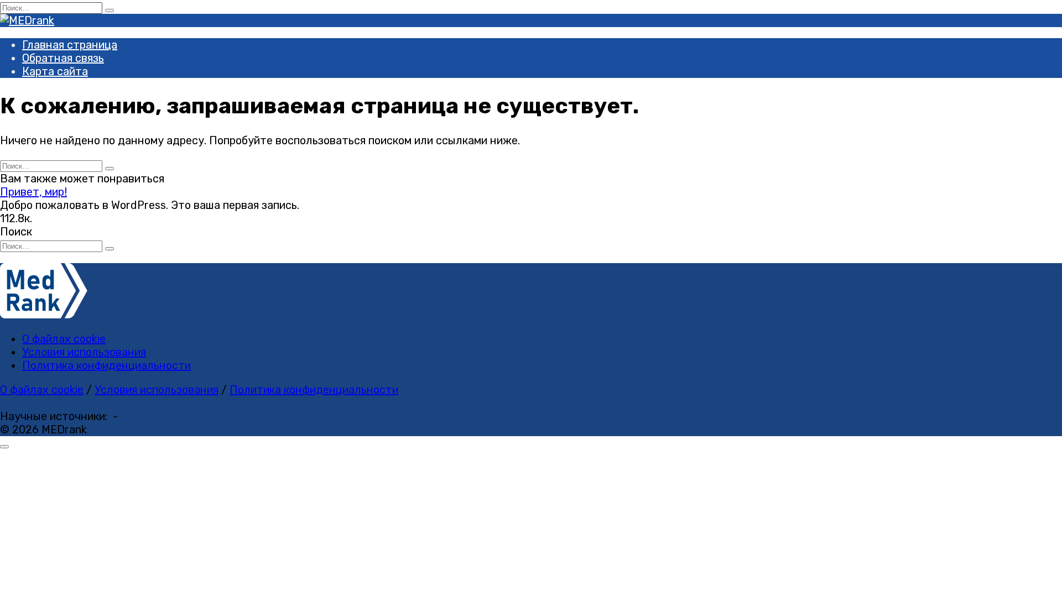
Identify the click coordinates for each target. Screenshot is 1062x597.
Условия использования (84, 352)
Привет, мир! (33, 191)
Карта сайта (55, 71)
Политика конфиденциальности (106, 365)
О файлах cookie (64, 338)
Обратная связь (63, 58)
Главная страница (69, 44)
